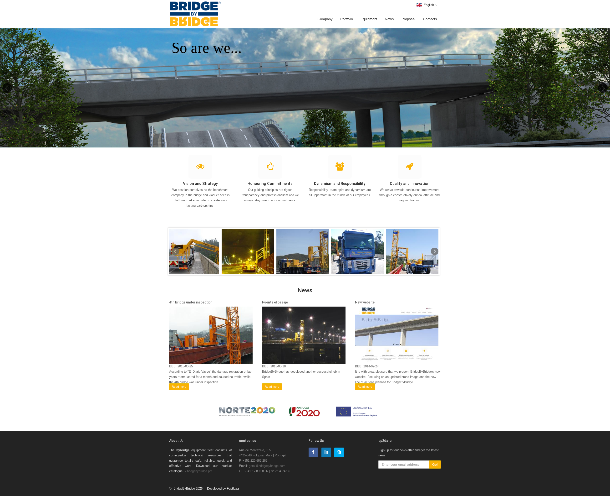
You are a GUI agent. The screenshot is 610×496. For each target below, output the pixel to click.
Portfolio (346, 19)
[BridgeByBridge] (195, 6)
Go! (435, 464)
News (389, 19)
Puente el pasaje (275, 302)
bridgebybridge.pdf (199, 471)
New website (365, 302)
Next (434, 251)
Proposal (408, 19)
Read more (179, 386)
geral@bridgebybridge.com (267, 466)
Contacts (430, 19)
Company (325, 19)
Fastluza (233, 488)
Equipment (369, 19)
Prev (175, 251)
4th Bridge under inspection (191, 302)
